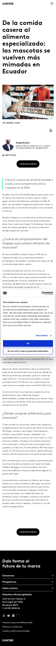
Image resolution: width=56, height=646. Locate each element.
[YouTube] (18, 616)
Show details (42, 335)
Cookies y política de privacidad (15, 631)
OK (28, 343)
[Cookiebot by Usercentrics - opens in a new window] (41, 293)
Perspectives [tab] (9, 582)
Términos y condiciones (12, 627)
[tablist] (28, 598)
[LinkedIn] (13, 616)
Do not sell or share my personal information (28, 351)
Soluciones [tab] (8, 576)
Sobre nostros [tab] (10, 588)
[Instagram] (3, 616)
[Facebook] (8, 616)
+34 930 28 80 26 (12, 608)
